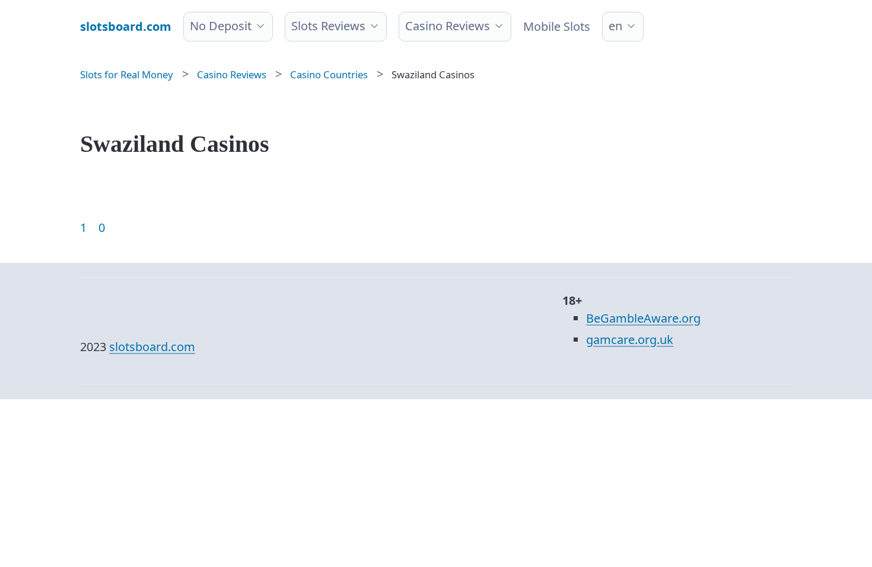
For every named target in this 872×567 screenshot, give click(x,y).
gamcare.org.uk (629, 340)
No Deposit (221, 26)
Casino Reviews (447, 26)
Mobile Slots (556, 26)
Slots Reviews (328, 26)
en (615, 26)
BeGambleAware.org (643, 318)
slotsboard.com (152, 347)
